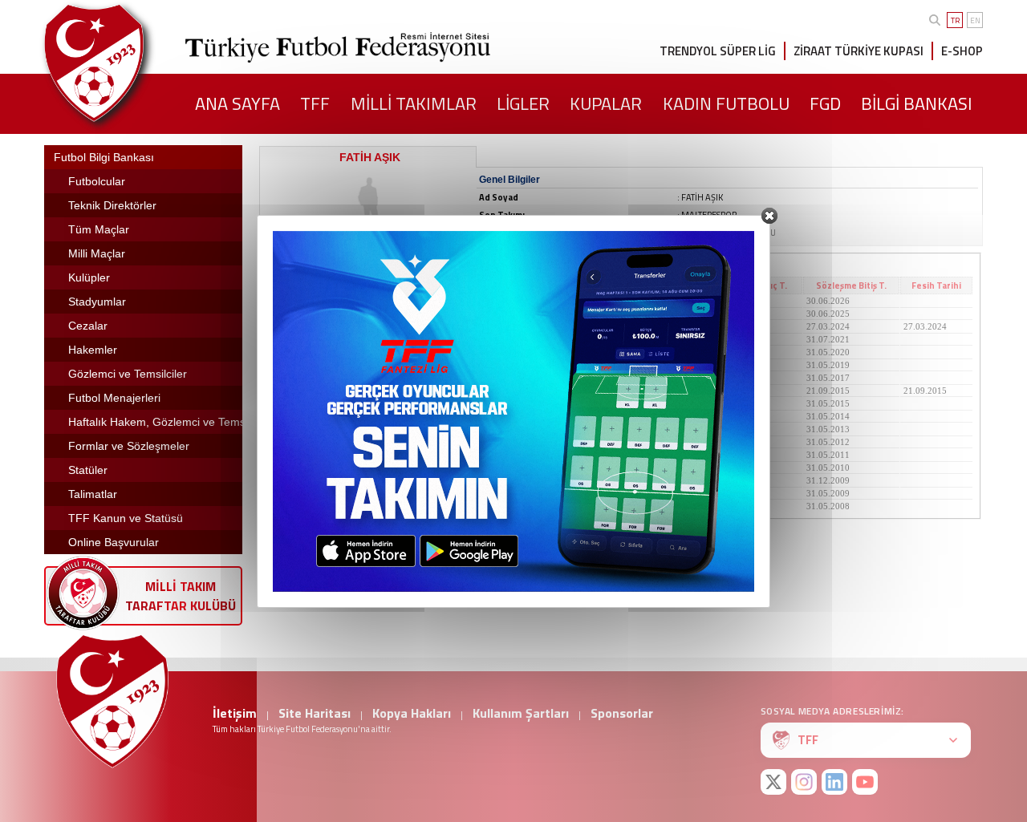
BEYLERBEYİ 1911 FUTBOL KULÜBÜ (349, 326)
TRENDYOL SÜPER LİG (718, 51)
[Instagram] (804, 782)
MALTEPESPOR (304, 301)
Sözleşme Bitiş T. (851, 285)
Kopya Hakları (411, 713)
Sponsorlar (622, 713)
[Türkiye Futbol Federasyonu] (120, 63)
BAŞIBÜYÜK (298, 403)
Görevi (568, 285)
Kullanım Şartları (521, 713)
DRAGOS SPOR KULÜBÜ (322, 493)
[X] (773, 782)
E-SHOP (962, 51)
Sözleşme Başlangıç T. (741, 285)
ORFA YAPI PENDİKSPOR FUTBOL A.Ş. (350, 429)
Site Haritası (314, 713)
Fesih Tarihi (936, 285)
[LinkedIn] (834, 782)
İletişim (235, 713)
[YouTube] (865, 782)
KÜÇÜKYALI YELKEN (318, 365)
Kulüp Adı (363, 285)
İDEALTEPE (297, 442)
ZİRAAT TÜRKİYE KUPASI (858, 51)
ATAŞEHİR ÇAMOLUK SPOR (330, 378)
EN (975, 20)
